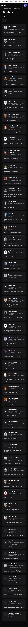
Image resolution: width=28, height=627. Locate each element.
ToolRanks (4, 5)
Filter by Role (19, 16)
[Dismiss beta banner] (26, 1)
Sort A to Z (11, 20)
